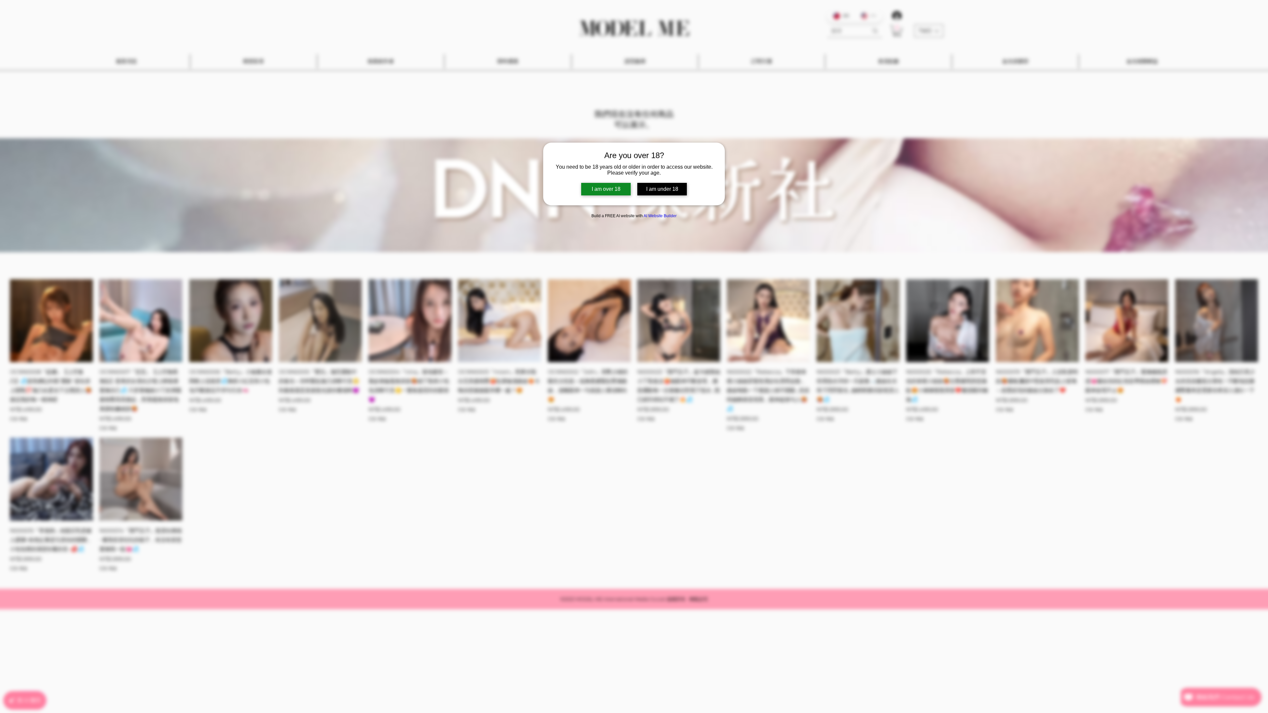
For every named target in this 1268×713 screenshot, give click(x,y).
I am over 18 (606, 189)
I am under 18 (662, 189)
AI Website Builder (660, 216)
